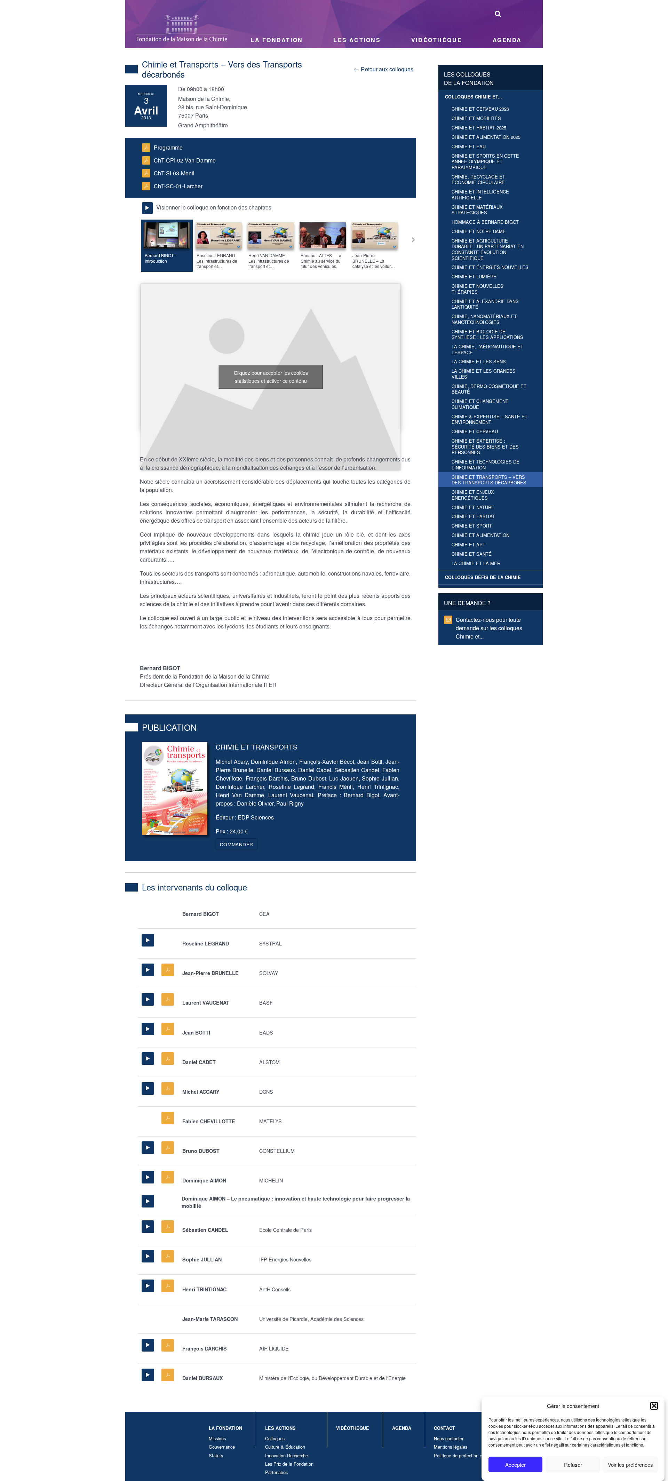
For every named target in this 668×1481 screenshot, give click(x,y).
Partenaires (276, 1472)
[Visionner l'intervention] (148, 940)
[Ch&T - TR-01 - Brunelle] (167, 970)
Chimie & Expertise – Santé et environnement (489, 419)
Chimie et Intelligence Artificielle (480, 194)
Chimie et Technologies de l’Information (485, 464)
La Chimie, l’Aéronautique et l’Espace (487, 349)
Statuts (216, 1455)
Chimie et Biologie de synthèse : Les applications (487, 334)
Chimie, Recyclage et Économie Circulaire (478, 179)
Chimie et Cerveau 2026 (480, 108)
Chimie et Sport (472, 525)
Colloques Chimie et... (473, 97)
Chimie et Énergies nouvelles (490, 267)
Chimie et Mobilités (476, 118)
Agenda (507, 40)
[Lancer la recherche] (498, 13)
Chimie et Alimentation (480, 535)
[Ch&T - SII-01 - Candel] (167, 1226)
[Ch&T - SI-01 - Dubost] (167, 1147)
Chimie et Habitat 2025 (479, 127)
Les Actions (357, 40)
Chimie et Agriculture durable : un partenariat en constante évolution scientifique (488, 249)
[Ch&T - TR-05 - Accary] (167, 1088)
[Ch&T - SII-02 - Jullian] (167, 1256)
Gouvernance (222, 1446)
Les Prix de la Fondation (289, 1463)
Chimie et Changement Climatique (480, 404)
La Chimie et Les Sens (479, 361)
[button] (654, 1405)
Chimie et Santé (472, 554)
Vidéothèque (436, 40)
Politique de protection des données (469, 1455)
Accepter (515, 1464)
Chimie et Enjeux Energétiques (473, 495)
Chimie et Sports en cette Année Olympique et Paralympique (485, 161)
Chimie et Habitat (473, 516)
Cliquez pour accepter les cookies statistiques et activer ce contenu (271, 376)
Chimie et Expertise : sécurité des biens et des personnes (485, 446)
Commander (236, 844)
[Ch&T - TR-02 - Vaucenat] (167, 999)
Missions (217, 1438)
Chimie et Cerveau (475, 431)
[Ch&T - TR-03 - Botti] (167, 1029)
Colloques (275, 1438)
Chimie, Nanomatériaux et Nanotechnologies (484, 319)
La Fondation (276, 40)
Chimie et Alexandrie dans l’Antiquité (485, 304)
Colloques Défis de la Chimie (483, 577)
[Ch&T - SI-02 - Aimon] (167, 1177)
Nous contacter (448, 1438)
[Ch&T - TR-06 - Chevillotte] (167, 1118)
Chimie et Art (468, 544)
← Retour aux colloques (383, 69)
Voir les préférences (630, 1464)
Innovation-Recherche (286, 1455)
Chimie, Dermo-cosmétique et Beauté (489, 389)
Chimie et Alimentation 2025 (486, 137)
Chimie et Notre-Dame (479, 231)
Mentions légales (450, 1446)
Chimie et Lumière (474, 276)
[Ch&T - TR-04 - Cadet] (167, 1058)
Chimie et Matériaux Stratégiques (477, 210)
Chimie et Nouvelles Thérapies (477, 289)
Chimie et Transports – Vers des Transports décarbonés (489, 480)
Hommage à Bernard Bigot (485, 222)
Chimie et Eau (469, 146)
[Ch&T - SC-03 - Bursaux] (167, 1375)
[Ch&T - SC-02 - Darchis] (167, 1345)
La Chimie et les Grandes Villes (484, 373)
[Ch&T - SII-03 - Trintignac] (167, 1286)
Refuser (573, 1464)
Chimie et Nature (473, 507)
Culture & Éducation (285, 1446)
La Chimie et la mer (476, 563)
